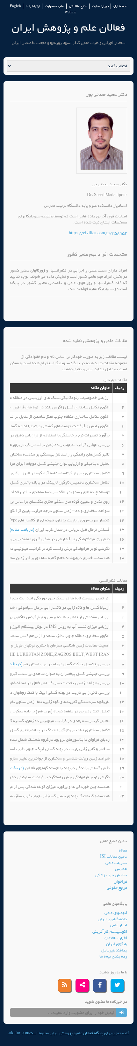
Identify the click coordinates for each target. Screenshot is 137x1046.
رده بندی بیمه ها (113, 956)
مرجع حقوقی (117, 887)
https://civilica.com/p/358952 (98, 233)
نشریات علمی (116, 862)
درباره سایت (100, 6)
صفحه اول (120, 6)
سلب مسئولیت (54, 6)
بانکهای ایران (116, 944)
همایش (121, 869)
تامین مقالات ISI (113, 856)
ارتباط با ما (33, 6)
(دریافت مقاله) (22, 529)
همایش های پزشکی (111, 875)
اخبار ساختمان (116, 938)
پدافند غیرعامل (114, 950)
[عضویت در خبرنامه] (121, 1012)
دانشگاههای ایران (112, 919)
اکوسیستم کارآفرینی (109, 931)
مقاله (123, 850)
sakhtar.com (18, 1033)
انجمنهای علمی (116, 912)
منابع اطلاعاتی (78, 6)
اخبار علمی (118, 925)
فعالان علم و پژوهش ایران (68, 27)
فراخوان (120, 881)
